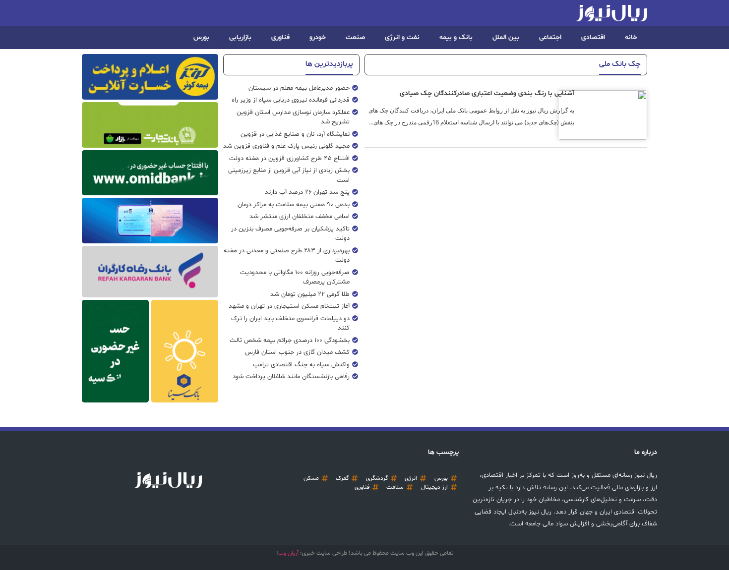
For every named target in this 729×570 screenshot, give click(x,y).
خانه (631, 37)
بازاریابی (240, 37)
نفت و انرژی (402, 37)
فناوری (280, 37)
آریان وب (288, 553)
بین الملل (505, 37)
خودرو (317, 37)
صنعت (355, 37)
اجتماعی (550, 37)
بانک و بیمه (456, 37)
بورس (201, 37)
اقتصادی (593, 37)
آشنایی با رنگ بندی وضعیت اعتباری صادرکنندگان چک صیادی (487, 93)
